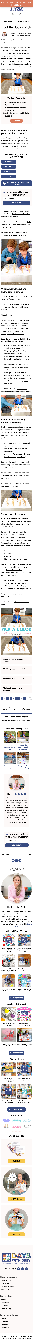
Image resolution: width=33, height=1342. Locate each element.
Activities (4, 720)
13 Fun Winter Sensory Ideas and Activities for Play (24, 950)
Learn (15, 720)
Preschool (5, 1302)
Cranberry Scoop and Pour (14, 457)
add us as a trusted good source (18, 183)
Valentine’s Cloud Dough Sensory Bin (24, 1045)
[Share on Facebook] (5, 698)
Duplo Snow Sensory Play (24, 969)
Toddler (4, 1299)
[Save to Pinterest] (22, 698)
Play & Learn (21, 720)
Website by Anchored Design (22, 1338)
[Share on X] (14, 698)
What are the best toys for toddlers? (13, 689)
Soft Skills (5, 1289)
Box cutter (8, 553)
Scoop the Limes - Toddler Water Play (23, 747)
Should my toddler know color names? (14, 660)
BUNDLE (16, 1161)
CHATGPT (9, 162)
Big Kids (4, 1305)
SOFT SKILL (16, 1199)
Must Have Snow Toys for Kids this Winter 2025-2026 (8, 950)
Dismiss (19, 5)
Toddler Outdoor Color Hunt (9, 747)
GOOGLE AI (8, 167)
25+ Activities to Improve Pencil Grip (24, 1101)
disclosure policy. (24, 546)
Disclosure (5, 1327)
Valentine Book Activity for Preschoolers (9, 1045)
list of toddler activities (17, 235)
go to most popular (16, 1109)
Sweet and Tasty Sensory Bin (15, 454)
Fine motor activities (14, 570)
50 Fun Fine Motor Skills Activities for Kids (24, 1079)
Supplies (4, 1321)
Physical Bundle (7, 1286)
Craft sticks (8, 556)
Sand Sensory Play (9, 767)
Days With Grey (7, 21)
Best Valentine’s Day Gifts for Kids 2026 (24, 1024)
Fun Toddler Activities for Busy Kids (8, 1101)
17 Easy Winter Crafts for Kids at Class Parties (24, 989)
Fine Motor (10, 720)
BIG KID (16, 1234)
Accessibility (25, 1336)
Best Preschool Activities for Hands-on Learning (9, 1080)
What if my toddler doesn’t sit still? (14, 670)
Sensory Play (6, 1308)
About (3, 1318)
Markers (7, 559)
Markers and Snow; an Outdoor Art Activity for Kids (8, 970)
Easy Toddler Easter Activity (23, 767)
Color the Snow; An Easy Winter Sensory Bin (8, 989)
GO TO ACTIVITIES (16, 998)
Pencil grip (8, 373)
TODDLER (16, 21)
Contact (4, 1324)
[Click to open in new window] (1, 8)
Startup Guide (6, 1280)
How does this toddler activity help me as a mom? (14, 679)
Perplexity (9, 172)
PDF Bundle (5, 1283)
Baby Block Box (10, 443)
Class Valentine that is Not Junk (8, 1024)
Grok (8, 176)
